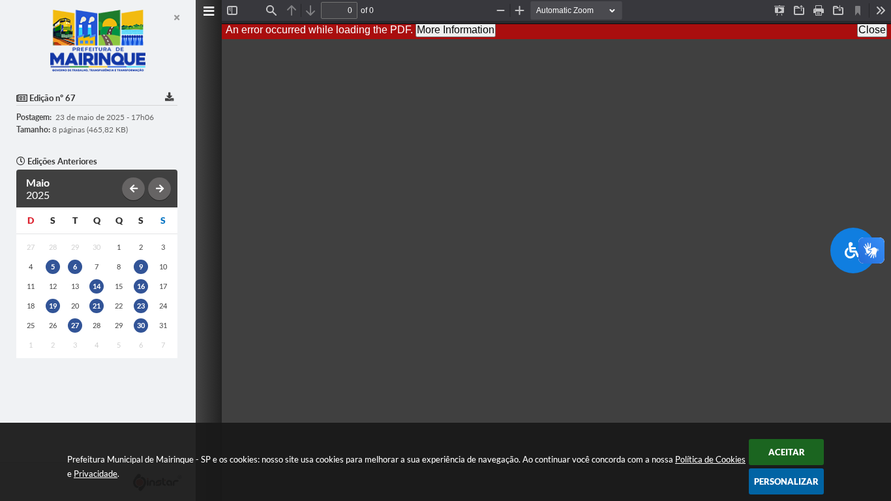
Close (872, 29)
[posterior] (159, 188)
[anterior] (133, 188)
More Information (455, 29)
